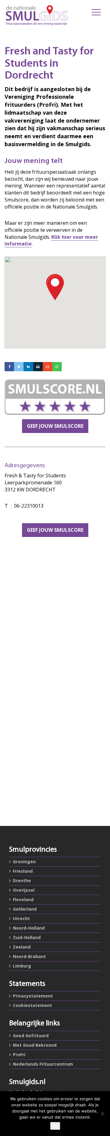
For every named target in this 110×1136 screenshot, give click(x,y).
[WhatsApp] (57, 366)
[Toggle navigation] (96, 12)
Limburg (22, 966)
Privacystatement (33, 996)
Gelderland (25, 909)
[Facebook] (9, 366)
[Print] (38, 366)
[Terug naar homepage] (37, 15)
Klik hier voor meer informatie (51, 240)
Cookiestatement (32, 1005)
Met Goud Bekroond (35, 1045)
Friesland (23, 871)
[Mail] (47, 366)
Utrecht (21, 918)
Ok (55, 1125)
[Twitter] (19, 366)
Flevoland (23, 899)
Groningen (24, 861)
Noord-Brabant (29, 956)
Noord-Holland (29, 928)
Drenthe (22, 880)
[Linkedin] (28, 366)
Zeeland (22, 947)
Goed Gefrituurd (31, 1035)
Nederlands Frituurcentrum (43, 1064)
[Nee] (102, 1114)
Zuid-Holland (27, 937)
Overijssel (24, 890)
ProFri (19, 1054)
